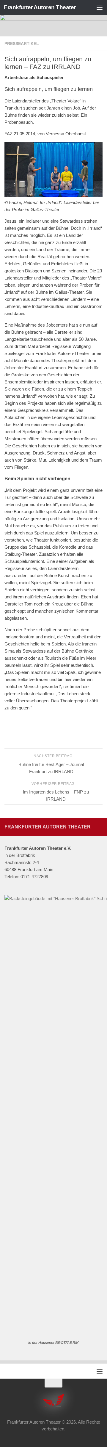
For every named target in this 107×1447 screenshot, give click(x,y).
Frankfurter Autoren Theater (40, 7)
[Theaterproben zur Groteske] (53, 195)
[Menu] (99, 7)
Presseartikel (21, 43)
